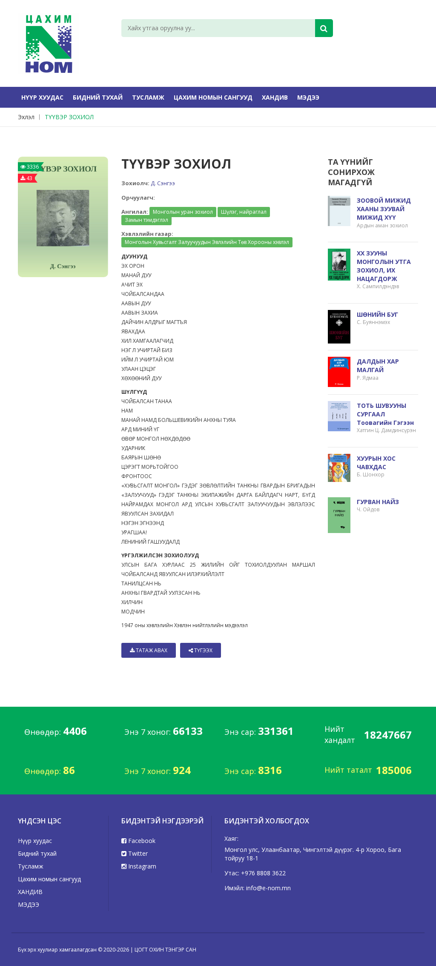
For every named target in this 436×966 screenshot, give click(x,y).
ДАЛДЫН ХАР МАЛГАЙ (378, 365)
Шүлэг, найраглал (244, 211)
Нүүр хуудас (42, 97)
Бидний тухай (98, 97)
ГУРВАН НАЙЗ (378, 502)
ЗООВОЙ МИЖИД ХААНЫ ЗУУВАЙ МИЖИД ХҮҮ (384, 208)
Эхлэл (26, 117)
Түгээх (202, 650)
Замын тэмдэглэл (146, 220)
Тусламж (148, 97)
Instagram (141, 866)
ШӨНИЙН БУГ (377, 314)
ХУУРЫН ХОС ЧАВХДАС (376, 462)
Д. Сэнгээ (163, 183)
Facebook (140, 841)
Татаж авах (151, 650)
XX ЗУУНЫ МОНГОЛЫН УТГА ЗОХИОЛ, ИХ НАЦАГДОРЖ (384, 266)
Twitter (137, 853)
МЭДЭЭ (308, 97)
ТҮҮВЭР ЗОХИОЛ (69, 117)
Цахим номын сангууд (213, 97)
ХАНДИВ (275, 97)
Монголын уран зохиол (183, 211)
